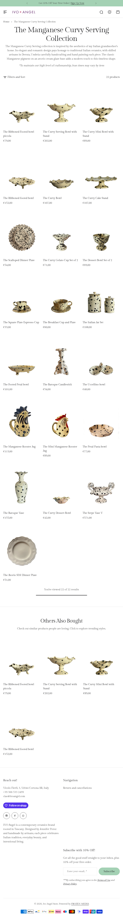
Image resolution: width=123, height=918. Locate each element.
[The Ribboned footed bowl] (21, 171)
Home (6, 21)
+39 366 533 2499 (13, 792)
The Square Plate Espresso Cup (21, 322)
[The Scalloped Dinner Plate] (21, 233)
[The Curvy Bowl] (61, 171)
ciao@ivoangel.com (14, 796)
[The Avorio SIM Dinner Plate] (21, 548)
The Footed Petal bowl (16, 384)
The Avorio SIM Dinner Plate (20, 575)
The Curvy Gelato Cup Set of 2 (60, 260)
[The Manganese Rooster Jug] (21, 419)
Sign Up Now (77, 3)
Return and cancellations (77, 788)
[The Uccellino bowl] (101, 357)
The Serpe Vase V (93, 513)
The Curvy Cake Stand (95, 198)
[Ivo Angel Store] (23, 12)
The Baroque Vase (13, 513)
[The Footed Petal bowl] (21, 357)
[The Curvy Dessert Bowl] (61, 486)
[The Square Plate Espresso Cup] (21, 295)
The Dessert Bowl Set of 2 (97, 260)
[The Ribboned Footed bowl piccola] (21, 105)
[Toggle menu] (5, 12)
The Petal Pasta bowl (95, 446)
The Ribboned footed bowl (18, 198)
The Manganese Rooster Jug (19, 446)
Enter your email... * (77, 871)
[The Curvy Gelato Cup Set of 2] (61, 233)
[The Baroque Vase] (21, 486)
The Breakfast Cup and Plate (59, 322)
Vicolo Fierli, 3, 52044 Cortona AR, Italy (26, 788)
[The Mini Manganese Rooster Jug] (61, 419)
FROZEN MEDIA (80, 904)
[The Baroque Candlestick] (61, 357)
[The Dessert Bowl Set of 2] (101, 233)
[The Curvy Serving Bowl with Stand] (61, 105)
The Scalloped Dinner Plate (19, 260)
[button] (27, 3)
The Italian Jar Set (93, 322)
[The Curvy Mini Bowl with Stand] (101, 105)
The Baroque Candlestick (57, 384)
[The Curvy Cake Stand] (101, 171)
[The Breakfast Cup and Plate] (61, 295)
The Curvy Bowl (52, 198)
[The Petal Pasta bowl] (101, 419)
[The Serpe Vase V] (101, 486)
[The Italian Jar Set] (101, 295)
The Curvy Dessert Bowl (57, 513)
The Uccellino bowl (94, 384)
